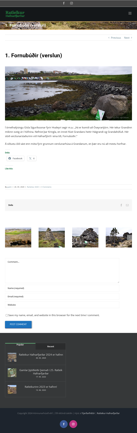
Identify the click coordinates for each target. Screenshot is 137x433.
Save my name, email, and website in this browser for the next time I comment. (54, 315)
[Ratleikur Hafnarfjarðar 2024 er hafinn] (12, 357)
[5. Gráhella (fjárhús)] (119, 237)
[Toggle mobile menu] (130, 13)
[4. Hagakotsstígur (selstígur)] (85, 237)
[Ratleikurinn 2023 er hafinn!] (12, 389)
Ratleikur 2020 (33, 187)
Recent (50, 346)
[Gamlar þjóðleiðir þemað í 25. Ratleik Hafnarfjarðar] (12, 372)
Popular (20, 344)
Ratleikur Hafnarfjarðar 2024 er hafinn (41, 354)
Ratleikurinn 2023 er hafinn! (41, 386)
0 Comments (46, 187)
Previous (116, 37)
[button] (7, 237)
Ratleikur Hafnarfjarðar (108, 413)
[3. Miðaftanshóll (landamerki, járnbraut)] (52, 237)
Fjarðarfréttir (88, 413)
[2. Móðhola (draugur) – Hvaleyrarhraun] (18, 237)
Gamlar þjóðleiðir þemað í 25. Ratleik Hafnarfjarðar (40, 371)
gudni (9, 187)
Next (126, 37)
